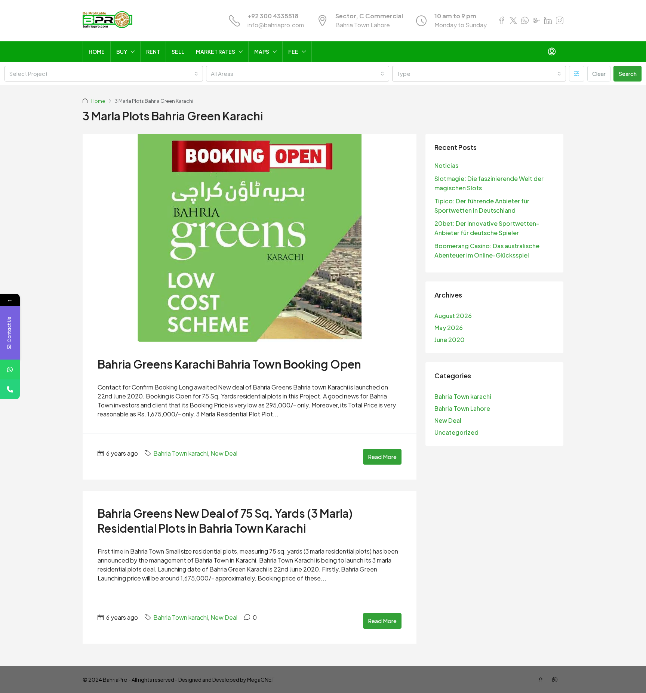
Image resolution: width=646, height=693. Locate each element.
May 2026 (448, 328)
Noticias (446, 165)
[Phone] (10, 389)
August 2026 (453, 316)
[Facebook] (542, 679)
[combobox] (103, 73)
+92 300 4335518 (272, 16)
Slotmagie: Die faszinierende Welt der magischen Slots (489, 183)
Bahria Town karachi (180, 453)
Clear (599, 73)
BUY (121, 51)
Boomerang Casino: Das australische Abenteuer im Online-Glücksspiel (486, 250)
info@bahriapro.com (275, 25)
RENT (153, 51)
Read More (382, 456)
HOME (97, 51)
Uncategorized (456, 432)
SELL (178, 51)
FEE (293, 51)
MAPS (261, 51)
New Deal (223, 453)
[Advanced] (576, 73)
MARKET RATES (215, 51)
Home (98, 101)
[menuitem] (552, 51)
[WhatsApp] (556, 679)
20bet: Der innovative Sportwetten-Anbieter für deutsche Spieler (486, 228)
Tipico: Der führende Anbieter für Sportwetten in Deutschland (481, 205)
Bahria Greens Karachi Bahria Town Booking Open (229, 364)
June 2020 (449, 340)
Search (627, 73)
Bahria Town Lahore (462, 408)
